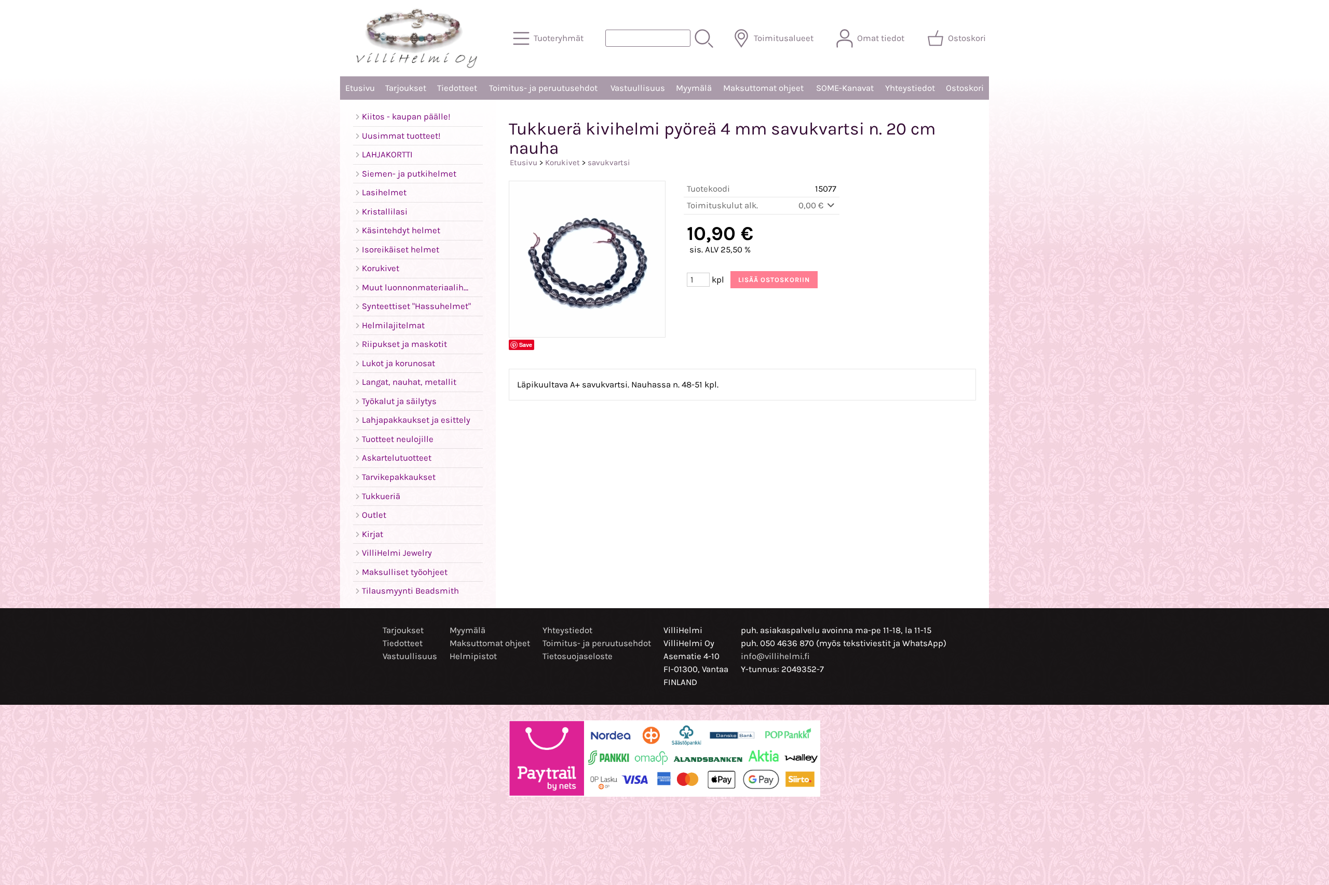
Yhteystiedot (910, 88)
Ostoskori (965, 88)
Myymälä (694, 88)
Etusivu (360, 88)
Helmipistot (473, 656)
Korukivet (562, 162)
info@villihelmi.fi (775, 656)
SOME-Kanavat (845, 88)
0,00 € (811, 205)
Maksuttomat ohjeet (763, 88)
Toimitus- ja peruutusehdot (543, 88)
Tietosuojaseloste (578, 656)
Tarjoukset (405, 88)
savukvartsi (609, 162)
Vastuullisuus (638, 88)
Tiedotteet (457, 88)
